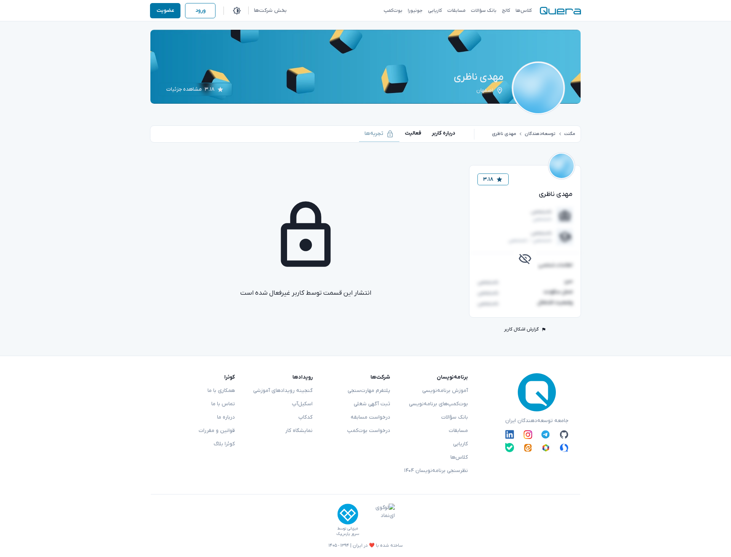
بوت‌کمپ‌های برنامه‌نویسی (438, 404)
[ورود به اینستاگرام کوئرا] (528, 434)
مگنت (569, 134)
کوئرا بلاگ (224, 444)
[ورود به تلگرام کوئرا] (545, 434)
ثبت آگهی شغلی (372, 404)
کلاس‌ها (459, 457)
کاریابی (460, 444)
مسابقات (458, 430)
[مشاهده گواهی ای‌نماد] (379, 520)
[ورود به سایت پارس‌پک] (347, 514)
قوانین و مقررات (217, 430)
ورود (200, 10)
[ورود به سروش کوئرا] (564, 447)
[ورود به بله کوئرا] (509, 447)
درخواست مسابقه (370, 417)
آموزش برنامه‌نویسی (445, 390)
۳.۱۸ (488, 179)
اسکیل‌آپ (302, 404)
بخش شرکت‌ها (270, 10)
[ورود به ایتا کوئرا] (528, 447)
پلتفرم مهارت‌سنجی (369, 390)
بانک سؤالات (454, 417)
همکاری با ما (221, 390)
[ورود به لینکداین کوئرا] (509, 434)
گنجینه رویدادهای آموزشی (283, 390)
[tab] (443, 133)
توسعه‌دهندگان (540, 134)
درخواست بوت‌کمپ (368, 430)
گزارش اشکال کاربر (521, 329)
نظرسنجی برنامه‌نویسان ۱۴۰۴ (436, 470)
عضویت (165, 10)
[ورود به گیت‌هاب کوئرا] (564, 434)
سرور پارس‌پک (347, 533)
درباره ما (226, 417)
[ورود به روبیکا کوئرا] (545, 447)
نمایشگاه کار (299, 430)
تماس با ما (223, 404)
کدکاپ (305, 417)
